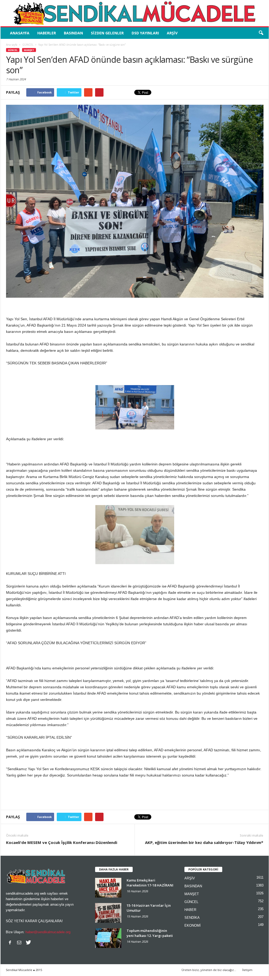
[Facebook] (10, 942)
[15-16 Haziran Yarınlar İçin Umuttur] (108, 913)
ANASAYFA (19, 32)
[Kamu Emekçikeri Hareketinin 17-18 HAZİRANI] (108, 888)
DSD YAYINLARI (145, 32)
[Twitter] (28, 942)
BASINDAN (73, 32)
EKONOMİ (192, 925)
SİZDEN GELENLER (107, 32)
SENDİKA (192, 918)
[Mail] (19, 942)
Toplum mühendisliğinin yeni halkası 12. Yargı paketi (150, 933)
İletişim (247, 970)
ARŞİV (172, 32)
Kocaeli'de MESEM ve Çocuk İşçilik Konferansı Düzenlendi (61, 842)
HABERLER (46, 32)
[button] (261, 33)
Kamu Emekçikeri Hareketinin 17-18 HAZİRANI (150, 883)
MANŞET (29, 50)
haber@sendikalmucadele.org (47, 932)
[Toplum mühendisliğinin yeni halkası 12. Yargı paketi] (108, 938)
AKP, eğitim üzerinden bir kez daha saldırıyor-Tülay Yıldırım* (204, 842)
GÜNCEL (13, 50)
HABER (190, 910)
